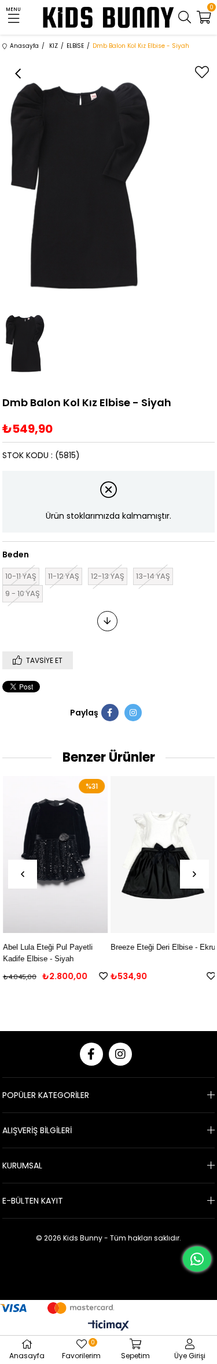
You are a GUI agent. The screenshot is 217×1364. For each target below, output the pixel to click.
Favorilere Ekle (102, 976)
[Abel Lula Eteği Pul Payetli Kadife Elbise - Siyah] (54, 854)
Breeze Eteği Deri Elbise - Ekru (162, 947)
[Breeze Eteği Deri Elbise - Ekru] (162, 854)
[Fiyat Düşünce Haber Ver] (107, 621)
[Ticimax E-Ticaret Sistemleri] (108, 1326)
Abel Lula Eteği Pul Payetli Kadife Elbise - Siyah (47, 953)
